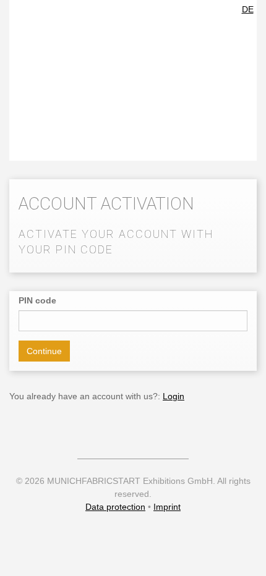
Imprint (167, 507)
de (248, 9)
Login (173, 396)
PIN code (37, 300)
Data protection (115, 507)
